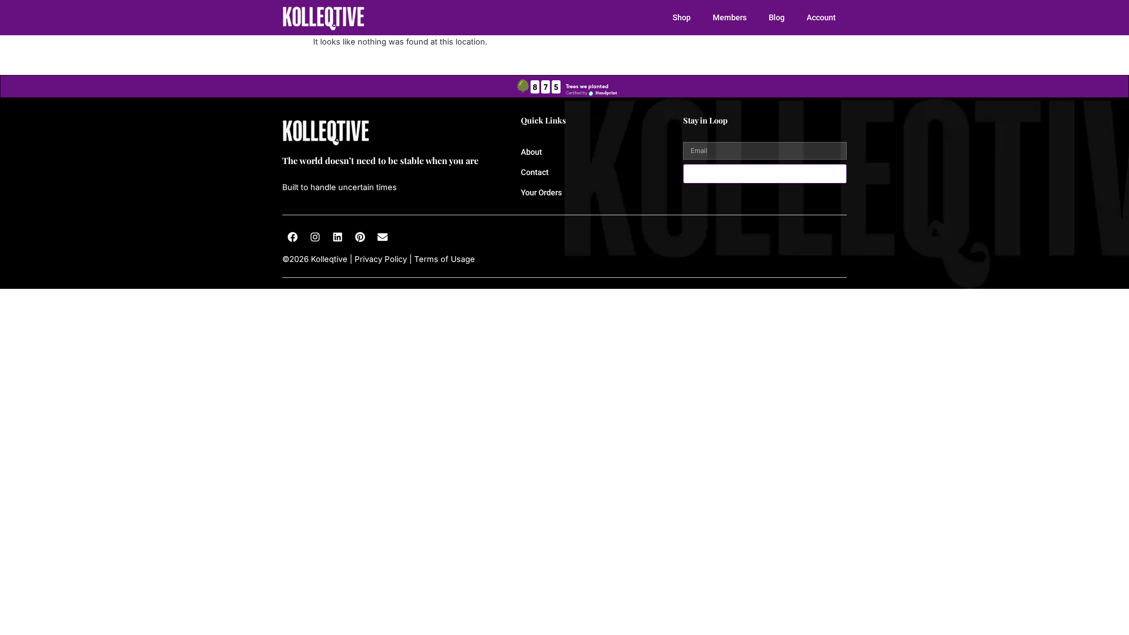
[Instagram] (315, 237)
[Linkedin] (337, 237)
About (531, 152)
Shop (682, 17)
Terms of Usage (443, 259)
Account (821, 17)
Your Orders (541, 192)
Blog (777, 17)
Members (730, 17)
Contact (535, 172)
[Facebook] (292, 237)
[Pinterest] (360, 237)
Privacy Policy (381, 259)
